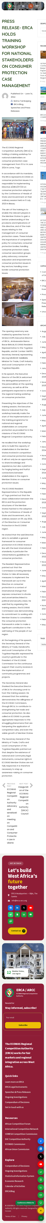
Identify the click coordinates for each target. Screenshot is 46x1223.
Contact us (18, 930)
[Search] (30, 6)
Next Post (23, 799)
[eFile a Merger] (17, 914)
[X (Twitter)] (24, 908)
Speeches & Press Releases (18, 1092)
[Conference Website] (10, 921)
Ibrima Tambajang (22, 101)
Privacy (24, 1216)
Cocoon (8, 1211)
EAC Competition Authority (17, 1139)
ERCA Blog (18, 104)
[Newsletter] (30, 914)
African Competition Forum (17, 1123)
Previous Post (12, 813)
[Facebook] (10, 908)
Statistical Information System (19, 1176)
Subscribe (23, 1025)
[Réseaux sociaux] (41, 1210)
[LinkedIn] (17, 908)
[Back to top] (41, 1218)
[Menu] (36, 6)
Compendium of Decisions (17, 1102)
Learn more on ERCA (14, 1082)
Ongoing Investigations (16, 1097)
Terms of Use (10, 1216)
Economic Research (14, 1181)
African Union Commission (17, 1149)
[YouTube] (30, 908)
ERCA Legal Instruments (16, 1087)
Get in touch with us (14, 1107)
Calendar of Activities (15, 1186)
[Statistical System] (24, 914)
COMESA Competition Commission (21, 1134)
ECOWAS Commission (15, 1144)
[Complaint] (10, 914)
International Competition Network (21, 1129)
